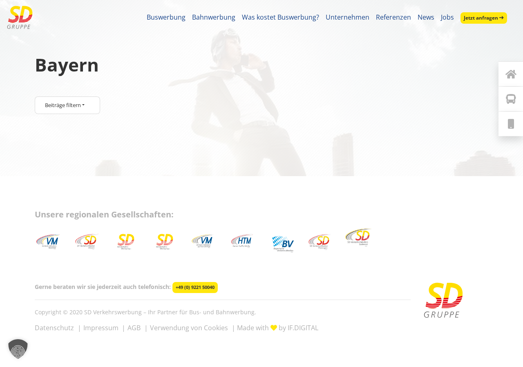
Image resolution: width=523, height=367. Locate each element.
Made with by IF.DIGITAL (277, 327)
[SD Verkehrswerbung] (20, 17)
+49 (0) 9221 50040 (195, 287)
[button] (18, 349)
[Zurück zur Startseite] (510, 74)
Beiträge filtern (63, 105)
